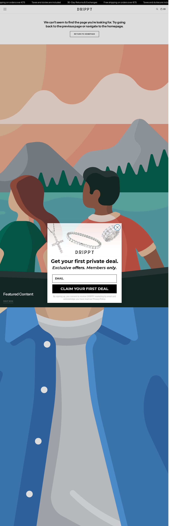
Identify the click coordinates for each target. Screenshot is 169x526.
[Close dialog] (116, 227)
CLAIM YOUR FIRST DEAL (83, 289)
